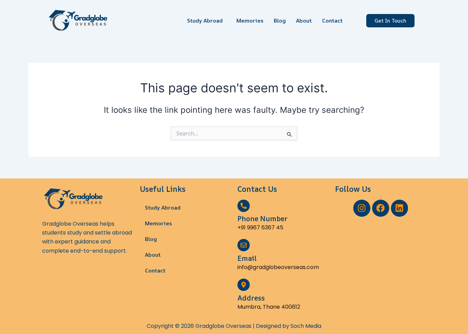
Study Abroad (205, 20)
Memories (249, 20)
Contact (332, 20)
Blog (280, 20)
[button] (206, 20)
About (304, 20)
